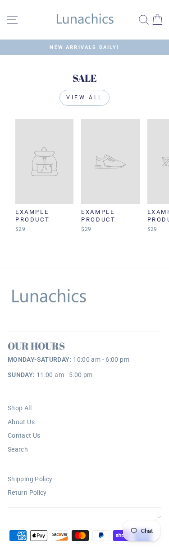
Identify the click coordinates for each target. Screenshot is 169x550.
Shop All (20, 408)
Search (18, 449)
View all (84, 97)
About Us (21, 422)
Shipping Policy (30, 479)
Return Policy (27, 492)
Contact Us (24, 435)
